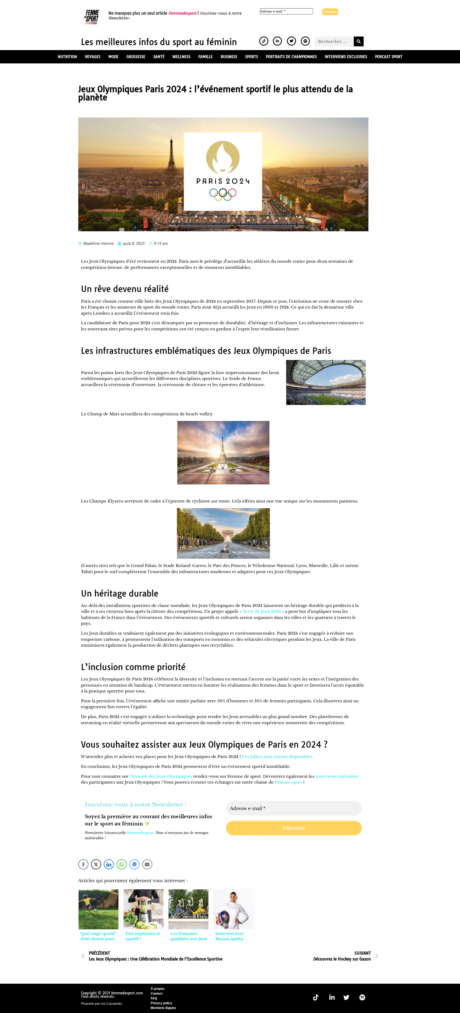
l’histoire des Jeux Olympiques (160, 776)
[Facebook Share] (83, 864)
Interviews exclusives (346, 56)
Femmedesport (182, 13)
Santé (159, 56)
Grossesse (135, 56)
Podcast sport (288, 782)
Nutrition (67, 56)
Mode (113, 56)
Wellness (181, 56)
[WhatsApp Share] (122, 864)
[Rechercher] (359, 41)
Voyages (92, 56)
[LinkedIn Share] (109, 864)
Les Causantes (111, 1004)
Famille (205, 56)
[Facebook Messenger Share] (134, 864)
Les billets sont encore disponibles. (277, 756)
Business (229, 56)
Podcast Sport (388, 56)
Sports (251, 56)
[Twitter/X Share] (96, 864)
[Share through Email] (147, 864)
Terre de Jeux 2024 (262, 611)
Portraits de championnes (291, 56)
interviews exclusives (337, 776)
